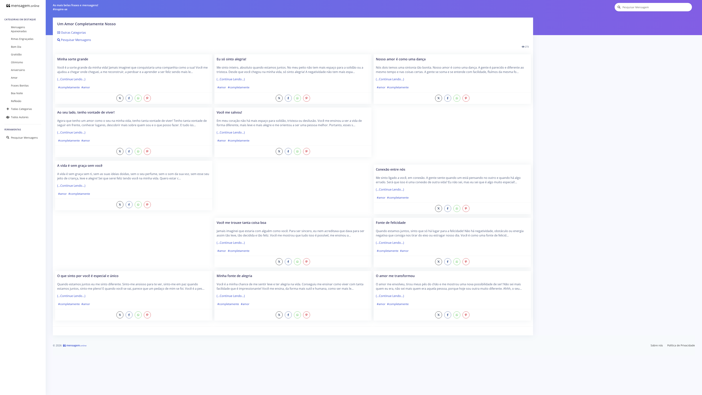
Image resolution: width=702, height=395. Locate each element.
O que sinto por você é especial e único (87, 275)
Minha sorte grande (72, 59)
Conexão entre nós (390, 169)
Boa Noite (17, 93)
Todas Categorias (21, 109)
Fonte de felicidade (391, 222)
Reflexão (16, 101)
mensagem (24, 5)
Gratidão (16, 54)
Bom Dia (16, 46)
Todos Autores (20, 117)
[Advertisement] (133, 242)
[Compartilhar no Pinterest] (147, 98)
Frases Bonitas (20, 85)
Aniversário (18, 70)
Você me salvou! (229, 112)
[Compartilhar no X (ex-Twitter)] (119, 98)
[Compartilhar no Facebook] (129, 98)
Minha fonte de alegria (234, 275)
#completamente (69, 87)
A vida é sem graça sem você (79, 165)
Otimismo (17, 62)
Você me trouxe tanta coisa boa (241, 222)
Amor (14, 77)
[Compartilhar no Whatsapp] (138, 98)
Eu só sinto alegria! (231, 59)
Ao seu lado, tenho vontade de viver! (86, 112)
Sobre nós (657, 345)
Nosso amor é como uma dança (401, 59)
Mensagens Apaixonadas (19, 29)
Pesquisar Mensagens (24, 137)
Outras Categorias (73, 33)
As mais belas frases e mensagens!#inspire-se (75, 7)
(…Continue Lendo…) (71, 79)
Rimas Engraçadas (22, 39)
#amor (85, 87)
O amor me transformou (395, 275)
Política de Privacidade (681, 345)
